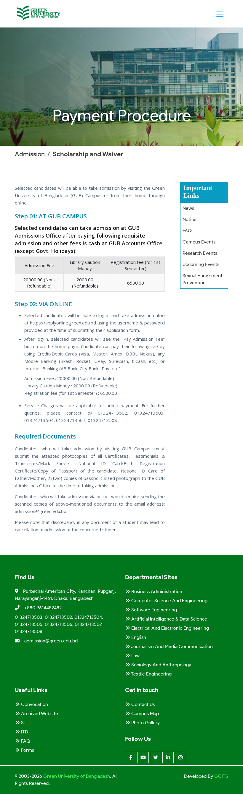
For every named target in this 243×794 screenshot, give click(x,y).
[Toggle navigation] (220, 14)
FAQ (187, 230)
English (138, 637)
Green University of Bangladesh (76, 776)
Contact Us (142, 704)
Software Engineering (153, 610)
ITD (24, 732)
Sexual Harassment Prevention (203, 279)
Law (135, 655)
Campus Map (144, 713)
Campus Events (199, 242)
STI (24, 722)
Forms (27, 750)
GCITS (221, 776)
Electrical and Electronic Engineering (169, 628)
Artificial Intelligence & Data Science (168, 619)
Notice (189, 219)
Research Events (200, 253)
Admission (30, 154)
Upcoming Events (201, 264)
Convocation (34, 704)
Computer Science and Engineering (168, 600)
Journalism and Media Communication (171, 646)
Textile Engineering (151, 674)
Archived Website (39, 713)
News (188, 208)
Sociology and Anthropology (160, 665)
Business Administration (156, 591)
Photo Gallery (145, 722)
